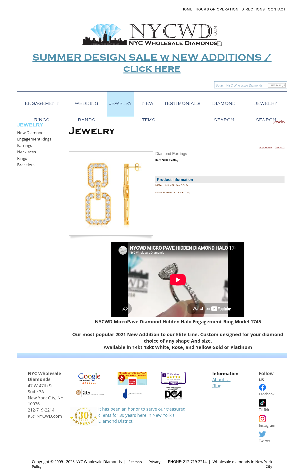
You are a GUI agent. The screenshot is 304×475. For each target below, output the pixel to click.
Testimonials (182, 102)
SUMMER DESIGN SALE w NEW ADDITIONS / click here (151, 63)
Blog (216, 385)
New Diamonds (31, 133)
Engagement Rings (42, 102)
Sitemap (135, 461)
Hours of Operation (217, 9)
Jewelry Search (266, 102)
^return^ (280, 147)
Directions (253, 9)
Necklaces (26, 152)
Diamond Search (224, 102)
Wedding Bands (86, 102)
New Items (147, 102)
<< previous (265, 147)
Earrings (24, 145)
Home (187, 9)
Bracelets (25, 165)
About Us (221, 379)
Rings (22, 158)
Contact (277, 9)
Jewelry (120, 102)
